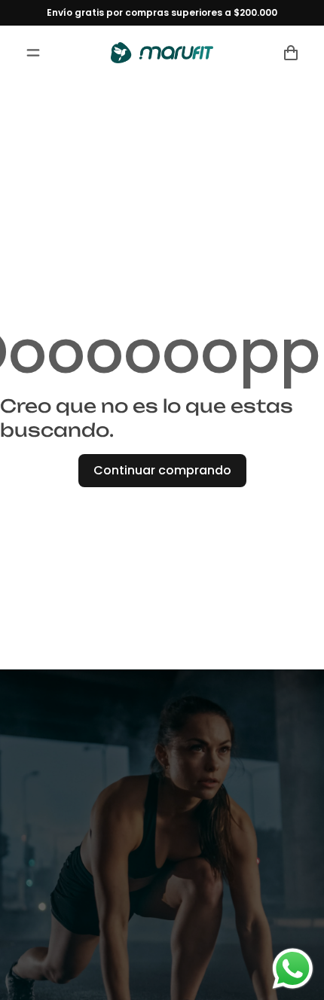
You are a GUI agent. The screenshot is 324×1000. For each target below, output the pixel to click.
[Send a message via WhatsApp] (292, 968)
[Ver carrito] (291, 53)
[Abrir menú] (33, 53)
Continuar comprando (162, 470)
